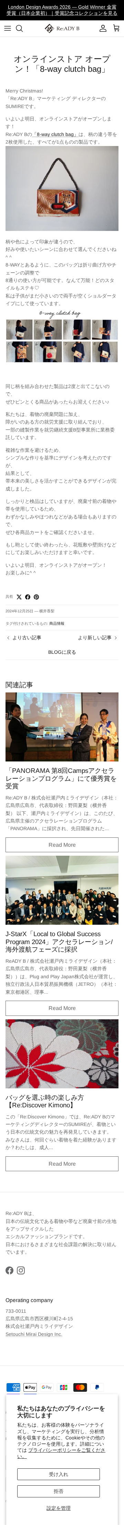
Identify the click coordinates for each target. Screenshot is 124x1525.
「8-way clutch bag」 (55, 134)
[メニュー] (7, 28)
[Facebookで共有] (27, 597)
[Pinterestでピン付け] (36, 597)
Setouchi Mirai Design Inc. (34, 1334)
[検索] (22, 28)
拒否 (58, 1491)
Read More (62, 845)
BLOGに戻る (62, 652)
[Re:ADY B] (62, 28)
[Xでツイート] (19, 597)
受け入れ (58, 1474)
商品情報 (56, 623)
